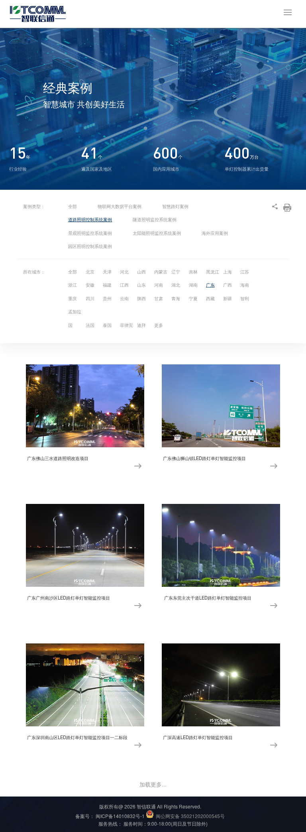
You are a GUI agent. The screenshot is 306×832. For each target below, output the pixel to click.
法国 (90, 325)
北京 (90, 271)
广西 (227, 284)
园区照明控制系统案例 (90, 246)
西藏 (210, 298)
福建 (107, 284)
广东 (210, 284)
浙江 (72, 284)
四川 (90, 298)
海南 (244, 284)
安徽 (90, 284)
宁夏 (193, 298)
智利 (244, 298)
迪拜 (141, 325)
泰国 (107, 325)
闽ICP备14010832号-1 (120, 815)
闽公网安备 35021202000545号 (190, 815)
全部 (72, 206)
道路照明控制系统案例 (90, 219)
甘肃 (158, 298)
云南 (124, 298)
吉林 (193, 271)
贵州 (107, 298)
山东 (141, 284)
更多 (158, 325)
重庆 (72, 298)
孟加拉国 (74, 318)
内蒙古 (160, 271)
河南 (158, 284)
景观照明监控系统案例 (90, 233)
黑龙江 (212, 271)
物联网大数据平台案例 (119, 206)
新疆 (227, 298)
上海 (227, 271)
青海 (175, 298)
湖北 (175, 284)
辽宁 (175, 271)
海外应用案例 (215, 233)
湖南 (193, 284)
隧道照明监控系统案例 (155, 219)
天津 (107, 271)
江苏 (244, 271)
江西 (124, 284)
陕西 (141, 298)
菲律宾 (126, 325)
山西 (141, 271)
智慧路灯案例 (175, 206)
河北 (124, 271)
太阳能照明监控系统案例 (157, 233)
